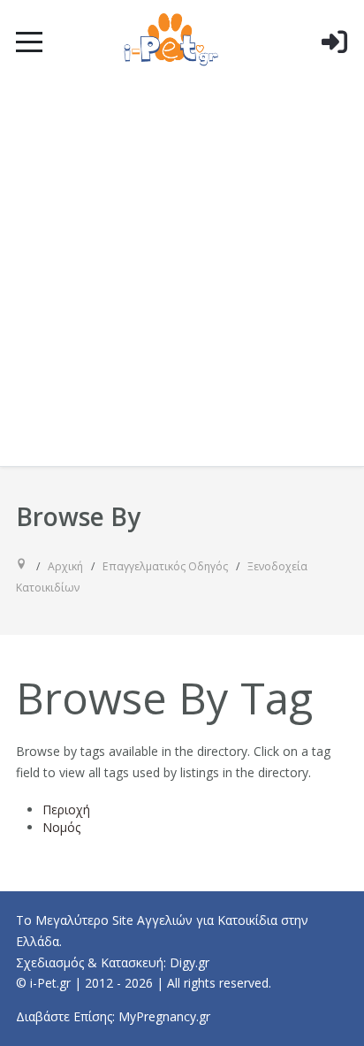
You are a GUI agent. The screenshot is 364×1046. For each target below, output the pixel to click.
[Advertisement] (182, 275)
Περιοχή (66, 809)
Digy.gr (189, 962)
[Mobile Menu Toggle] (29, 41)
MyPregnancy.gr (164, 1016)
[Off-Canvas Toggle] (334, 70)
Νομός (61, 827)
